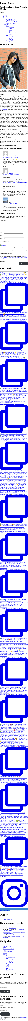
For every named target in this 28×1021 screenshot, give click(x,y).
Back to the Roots (7, 946)
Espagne (11, 28)
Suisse (10, 34)
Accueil (5, 15)
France (10, 30)
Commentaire (3, 220)
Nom (1, 232)
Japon (10, 38)
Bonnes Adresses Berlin (11, 21)
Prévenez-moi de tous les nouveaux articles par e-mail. (14, 250)
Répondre (16, 157)
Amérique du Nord (10, 41)
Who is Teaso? (12, 928)
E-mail (2, 235)
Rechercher (2, 261)
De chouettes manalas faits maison (17, 934)
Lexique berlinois (10, 20)
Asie (7, 35)
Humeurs (5, 953)
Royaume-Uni (12, 32)
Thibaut (11, 173)
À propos (5, 16)
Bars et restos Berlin (10, 23)
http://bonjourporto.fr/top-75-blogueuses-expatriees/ (15, 182)
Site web (2, 238)
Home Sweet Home (7, 951)
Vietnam (11, 39)
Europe (7, 26)
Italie (10, 31)
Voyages (5, 954)
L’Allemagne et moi (10, 19)
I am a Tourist (7, 3)
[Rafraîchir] (3, 245)
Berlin (4, 17)
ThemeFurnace (23, 1017)
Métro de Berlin (6, 932)
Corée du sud (12, 36)
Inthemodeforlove (13, 155)
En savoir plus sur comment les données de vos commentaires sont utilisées (13, 257)
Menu (2, 12)
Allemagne (11, 27)
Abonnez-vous (5, 991)
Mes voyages (6, 24)
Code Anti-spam (18, 248)
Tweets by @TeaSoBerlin (6, 919)
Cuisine (5, 950)
